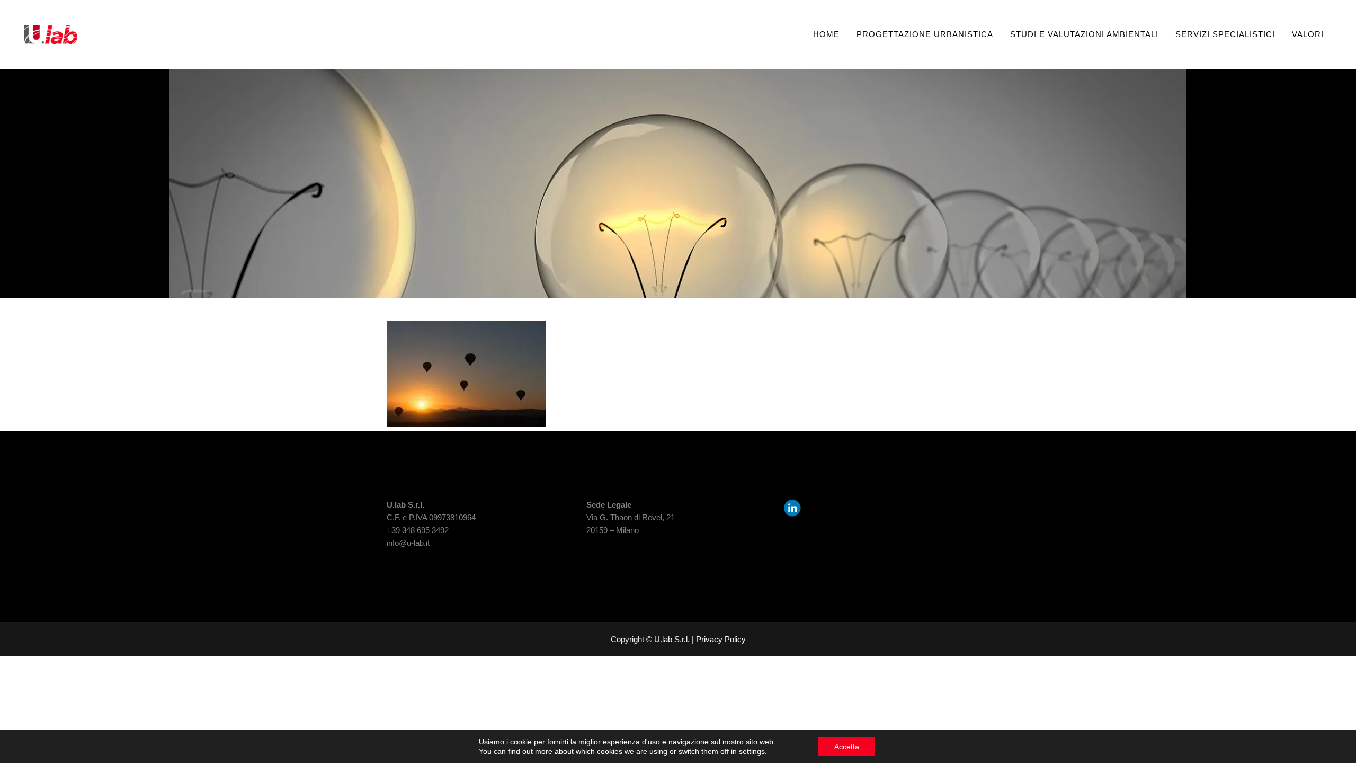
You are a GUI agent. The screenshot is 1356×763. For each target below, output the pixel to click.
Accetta (846, 746)
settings (752, 751)
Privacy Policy (721, 639)
